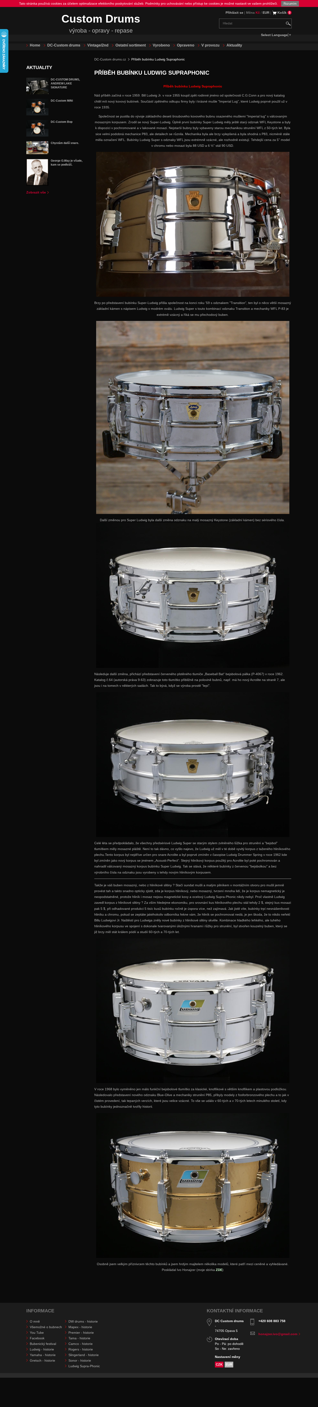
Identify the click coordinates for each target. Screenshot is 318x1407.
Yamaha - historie (43, 1355)
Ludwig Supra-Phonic (84, 1366)
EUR (266, 12)
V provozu (210, 45)
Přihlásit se (234, 12)
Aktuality (234, 45)
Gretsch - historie (42, 1360)
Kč (258, 12)
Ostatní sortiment (130, 45)
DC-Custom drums (63, 45)
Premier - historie (81, 1332)
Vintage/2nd (97, 45)
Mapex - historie (80, 1327)
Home (35, 45)
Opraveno (185, 45)
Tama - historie (79, 1338)
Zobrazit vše (36, 192)
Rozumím (290, 3)
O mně (35, 1321)
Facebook (37, 1338)
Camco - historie (80, 1344)
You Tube (37, 1332)
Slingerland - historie (83, 1355)
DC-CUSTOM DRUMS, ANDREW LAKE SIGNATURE (65, 83)
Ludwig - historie (42, 1349)
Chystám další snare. (65, 143)
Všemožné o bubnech (46, 1327)
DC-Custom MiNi (62, 100)
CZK (219, 1364)
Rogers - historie (80, 1349)
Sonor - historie (79, 1360)
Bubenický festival (43, 1344)
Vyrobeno (161, 45)
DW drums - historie (83, 1321)
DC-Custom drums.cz (110, 59)
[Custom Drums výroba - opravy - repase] (40, 24)
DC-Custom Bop (61, 121)
